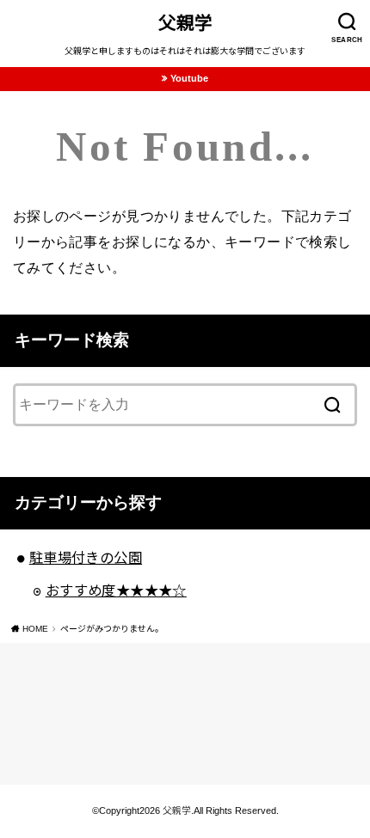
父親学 (185, 23)
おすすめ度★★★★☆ (116, 590)
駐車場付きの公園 (85, 558)
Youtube (189, 78)
